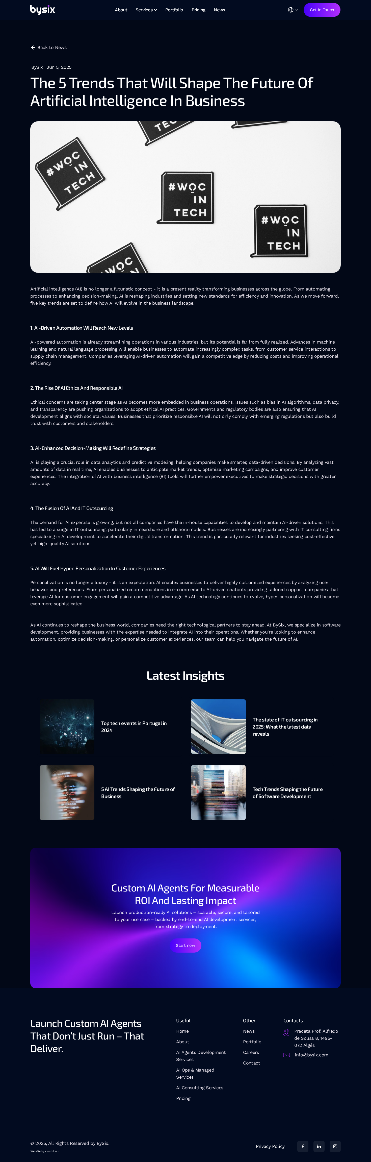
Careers (251, 1052)
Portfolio (252, 1041)
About (182, 1041)
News (249, 1031)
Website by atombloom (45, 1151)
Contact (251, 1063)
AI (179, 1087)
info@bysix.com (311, 1054)
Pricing (183, 1098)
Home (182, 1031)
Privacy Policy (270, 1146)
